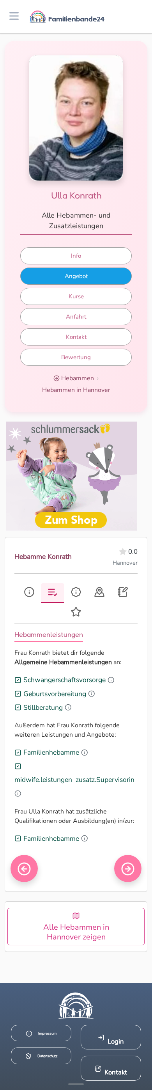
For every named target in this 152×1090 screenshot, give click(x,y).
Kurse (76, 296)
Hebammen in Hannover (76, 390)
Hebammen (77, 378)
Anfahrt (76, 317)
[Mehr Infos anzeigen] (76, 1084)
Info (76, 256)
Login (116, 1041)
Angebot (76, 276)
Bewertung (76, 357)
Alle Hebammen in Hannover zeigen (76, 932)
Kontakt (76, 337)
